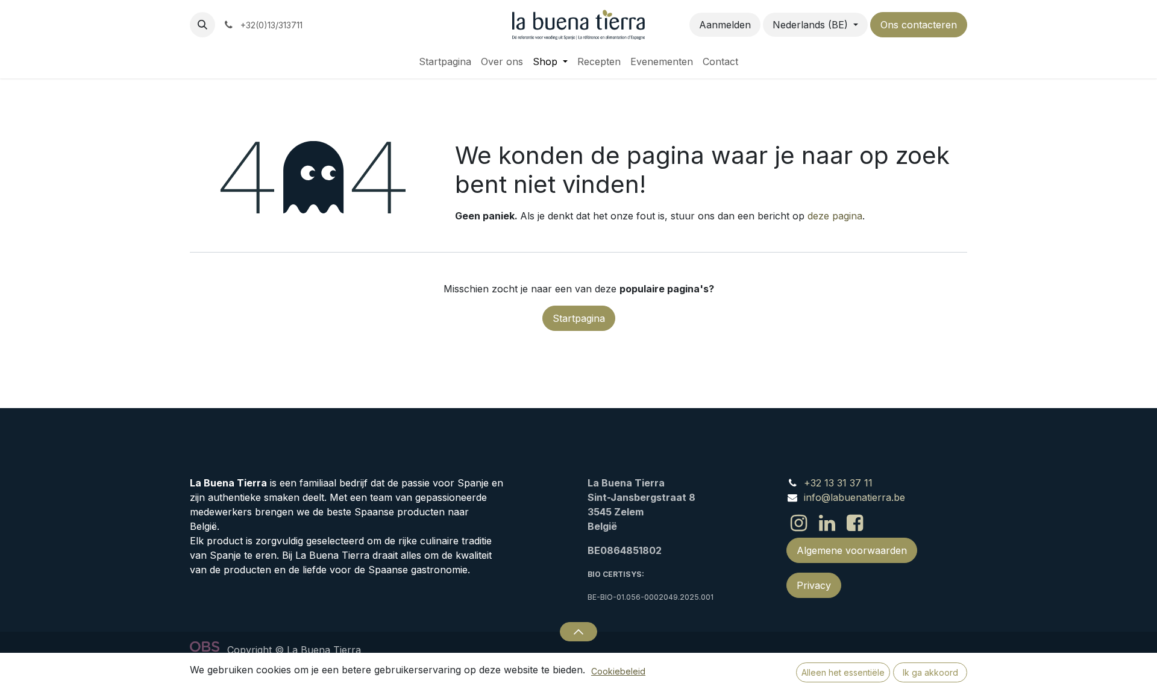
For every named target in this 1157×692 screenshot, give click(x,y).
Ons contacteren (918, 25)
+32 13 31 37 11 (838, 483)
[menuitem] (445, 61)
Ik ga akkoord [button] (930, 672)
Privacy (814, 585)
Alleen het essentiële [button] (843, 672)
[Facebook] (854, 523)
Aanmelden (725, 25)
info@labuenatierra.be (854, 497)
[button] (202, 24)
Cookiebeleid (618, 671)
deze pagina (834, 216)
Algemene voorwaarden (852, 550)
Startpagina (579, 318)
